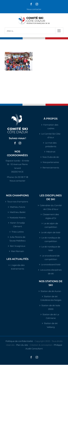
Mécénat (50, 151)
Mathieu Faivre (17, 207)
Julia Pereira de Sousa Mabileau (17, 239)
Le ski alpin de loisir (50, 232)
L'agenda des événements (18, 267)
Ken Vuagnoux (17, 246)
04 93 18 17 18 (21, 177)
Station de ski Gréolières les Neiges (50, 298)
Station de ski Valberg (51, 325)
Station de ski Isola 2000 (50, 307)
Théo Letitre (18, 231)
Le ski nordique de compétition (50, 239)
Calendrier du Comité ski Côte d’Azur (51, 207)
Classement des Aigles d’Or (51, 216)
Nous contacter (34, 9)
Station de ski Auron (51, 291)
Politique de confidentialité (19, 341)
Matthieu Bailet (17, 212)
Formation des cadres (50, 126)
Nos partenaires (51, 162)
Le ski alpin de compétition (51, 225)
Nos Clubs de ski (51, 157)
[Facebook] (15, 143)
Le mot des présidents (50, 144)
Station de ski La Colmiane (51, 316)
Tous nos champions (17, 201)
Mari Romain (17, 251)
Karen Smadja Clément (17, 224)
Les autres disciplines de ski (51, 272)
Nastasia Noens (17, 217)
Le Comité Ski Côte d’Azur (50, 135)
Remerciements (51, 167)
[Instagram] (20, 143)
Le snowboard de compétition (51, 257)
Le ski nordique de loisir (50, 248)
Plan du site (22, 345)
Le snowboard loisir (51, 264)
